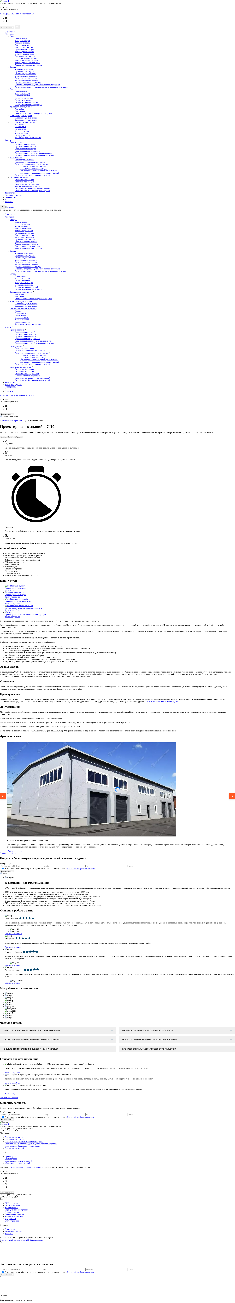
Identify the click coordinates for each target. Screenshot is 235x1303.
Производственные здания (26, 78)
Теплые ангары (21, 38)
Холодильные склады (24, 98)
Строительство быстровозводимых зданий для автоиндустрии (31, 1144)
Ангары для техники (23, 45)
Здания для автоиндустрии (21, 107)
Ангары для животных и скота (27, 63)
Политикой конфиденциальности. (81, 868)
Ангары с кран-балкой (24, 47)
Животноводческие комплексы (28, 138)
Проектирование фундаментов (27, 151)
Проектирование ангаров (25, 146)
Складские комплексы (24, 100)
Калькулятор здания (13, 195)
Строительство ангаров (24, 180)
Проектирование (17, 142)
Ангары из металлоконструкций (28, 65)
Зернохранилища (22, 133)
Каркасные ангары (22, 43)
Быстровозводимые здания (21, 116)
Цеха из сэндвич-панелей (25, 74)
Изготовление (16, 157)
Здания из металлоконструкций (28, 82)
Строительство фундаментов (27, 184)
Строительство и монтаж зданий (18, 1161)
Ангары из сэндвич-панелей (26, 60)
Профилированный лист (15, 1214)
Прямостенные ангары (24, 49)
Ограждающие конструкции (17, 1210)
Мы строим (9, 34)
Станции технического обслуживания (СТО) (33, 113)
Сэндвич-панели (12, 1212)
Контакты (9, 202)
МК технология (11, 1208)
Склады (13, 89)
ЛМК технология (12, 1203)
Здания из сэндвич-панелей (26, 80)
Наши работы (10, 197)
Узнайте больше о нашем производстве (161, 701)
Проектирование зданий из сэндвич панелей (33, 153)
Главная (3, 420)
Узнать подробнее (14, 851)
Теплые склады (21, 91)
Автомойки (19, 109)
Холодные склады (22, 94)
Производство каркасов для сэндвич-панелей (39, 171)
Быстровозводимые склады (26, 120)
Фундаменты (10, 1219)
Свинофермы (20, 127)
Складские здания (22, 96)
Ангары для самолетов (24, 52)
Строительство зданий (14, 1148)
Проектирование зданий (25, 144)
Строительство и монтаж (20, 177)
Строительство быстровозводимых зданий (32, 191)
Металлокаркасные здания (26, 76)
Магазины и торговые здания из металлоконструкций (37, 85)
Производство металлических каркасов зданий (39, 173)
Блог (7, 199)
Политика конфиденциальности (13, 1240)
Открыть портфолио (8, 853)
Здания (13, 67)
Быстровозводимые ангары (26, 118)
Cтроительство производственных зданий (32, 188)
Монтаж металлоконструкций (27, 186)
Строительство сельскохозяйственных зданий (24, 1142)
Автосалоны (20, 111)
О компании (10, 32)
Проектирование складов (25, 149)
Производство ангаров (24, 160)
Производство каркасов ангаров (33, 166)
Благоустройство (12, 1221)
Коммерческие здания (24, 69)
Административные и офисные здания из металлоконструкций (41, 87)
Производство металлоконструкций (30, 162)
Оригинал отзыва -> (13, 934)
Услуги (8, 140)
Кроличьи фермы (22, 131)
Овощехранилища (22, 135)
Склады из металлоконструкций (28, 105)
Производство (11, 1159)
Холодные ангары (22, 41)
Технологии (10, 193)
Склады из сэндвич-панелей (26, 102)
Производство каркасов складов (33, 169)
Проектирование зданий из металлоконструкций (35, 155)
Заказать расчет (7, 27)
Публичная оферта (35, 1240)
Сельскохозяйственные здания (22, 122)
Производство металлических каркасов (31, 164)
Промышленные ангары (25, 56)
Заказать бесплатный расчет (11, 437)
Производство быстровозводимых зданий (32, 175)
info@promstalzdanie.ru (25, 14)
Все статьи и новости (9, 1098)
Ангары (13, 36)
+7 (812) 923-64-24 (7, 14)
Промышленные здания (25, 71)
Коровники (19, 124)
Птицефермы (20, 129)
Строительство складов (24, 182)
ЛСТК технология (12, 1205)
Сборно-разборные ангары (26, 58)
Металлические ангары (24, 54)
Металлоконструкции (14, 1216)
